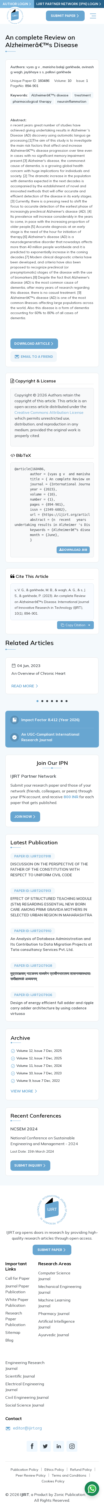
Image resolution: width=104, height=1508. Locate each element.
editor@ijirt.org (27, 1427)
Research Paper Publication (15, 1319)
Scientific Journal (20, 1376)
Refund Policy (81, 1469)
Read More (22, 685)
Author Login (15, 4)
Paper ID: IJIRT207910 (32, 931)
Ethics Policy (54, 1469)
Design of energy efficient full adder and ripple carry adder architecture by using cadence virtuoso (52, 1008)
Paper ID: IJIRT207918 (32, 856)
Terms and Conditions (69, 1475)
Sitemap (12, 1332)
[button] (37, 701)
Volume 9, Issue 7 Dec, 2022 (38, 1080)
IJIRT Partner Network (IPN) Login (67, 4)
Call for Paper (17, 1278)
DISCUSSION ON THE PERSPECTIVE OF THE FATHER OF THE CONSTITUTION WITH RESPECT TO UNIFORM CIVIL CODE (49, 869)
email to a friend (37, 356)
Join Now (23, 816)
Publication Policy (24, 1469)
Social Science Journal (24, 1405)
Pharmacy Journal (53, 1313)
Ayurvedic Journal (53, 1334)
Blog (9, 1340)
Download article (32, 343)
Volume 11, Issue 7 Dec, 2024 (39, 1065)
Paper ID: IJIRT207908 (33, 965)
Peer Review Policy (30, 1475)
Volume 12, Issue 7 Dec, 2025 (39, 1050)
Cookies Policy (53, 1481)
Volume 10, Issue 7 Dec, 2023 (39, 1073)
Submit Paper (63, 16)
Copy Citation (76, 625)
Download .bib (74, 550)
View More (22, 1091)
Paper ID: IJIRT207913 (32, 891)
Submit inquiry (28, 1165)
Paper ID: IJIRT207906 (33, 995)
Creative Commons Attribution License (49, 412)
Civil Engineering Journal (27, 1397)
